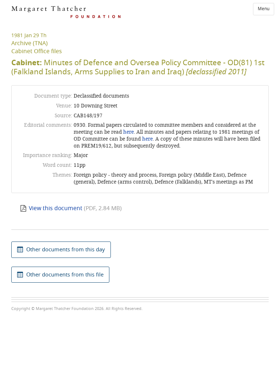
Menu (263, 8)
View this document (55, 208)
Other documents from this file (65, 275)
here (128, 132)
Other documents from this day (65, 250)
